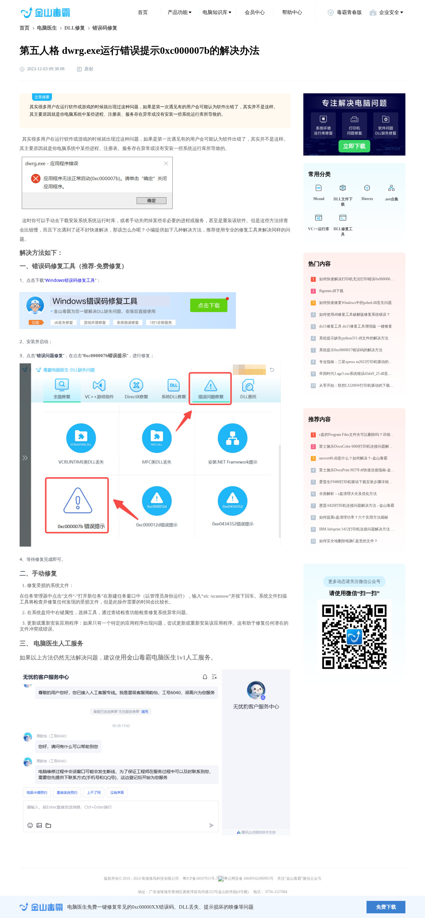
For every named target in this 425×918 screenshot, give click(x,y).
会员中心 (255, 12)
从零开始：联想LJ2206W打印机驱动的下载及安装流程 (357, 385)
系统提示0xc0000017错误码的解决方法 (350, 350)
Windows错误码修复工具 (70, 280)
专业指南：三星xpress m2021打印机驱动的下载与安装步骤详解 (357, 362)
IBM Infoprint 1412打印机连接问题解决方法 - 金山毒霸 (357, 529)
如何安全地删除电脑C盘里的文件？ (348, 541)
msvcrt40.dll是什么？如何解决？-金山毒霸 (353, 458)
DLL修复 (74, 27)
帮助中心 (292, 12)
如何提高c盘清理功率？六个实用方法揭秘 (353, 517)
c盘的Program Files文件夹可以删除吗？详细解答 (357, 434)
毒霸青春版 (349, 12)
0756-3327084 (276, 892)
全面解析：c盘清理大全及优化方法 (348, 494)
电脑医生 (47, 27)
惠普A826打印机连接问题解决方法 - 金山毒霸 (356, 505)
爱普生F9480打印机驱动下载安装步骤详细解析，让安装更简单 (357, 482)
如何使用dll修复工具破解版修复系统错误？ (354, 314)
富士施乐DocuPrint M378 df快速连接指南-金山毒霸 (357, 470)
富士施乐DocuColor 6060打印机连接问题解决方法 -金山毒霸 (357, 446)
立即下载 (354, 146)
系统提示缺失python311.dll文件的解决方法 (353, 338)
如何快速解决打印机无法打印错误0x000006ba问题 (357, 279)
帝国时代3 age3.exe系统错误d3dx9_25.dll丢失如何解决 (357, 373)
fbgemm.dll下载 (331, 291)
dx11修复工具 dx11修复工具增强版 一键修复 (355, 326)
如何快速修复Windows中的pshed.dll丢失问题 (355, 303)
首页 (143, 12)
